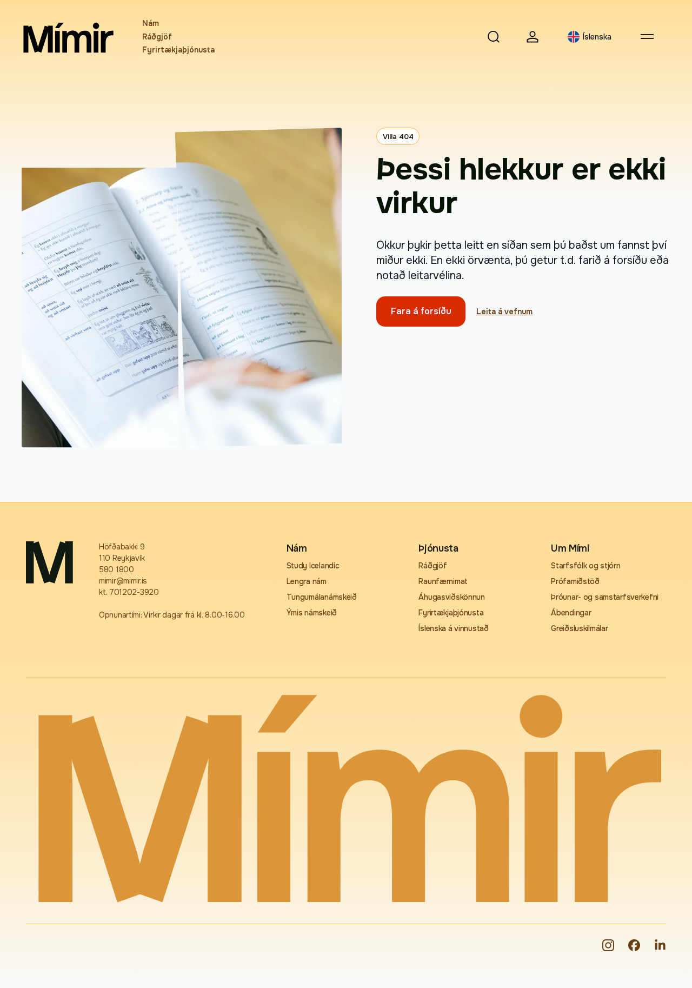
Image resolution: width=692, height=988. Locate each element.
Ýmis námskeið (312, 613)
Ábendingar (571, 613)
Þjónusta (438, 548)
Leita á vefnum (504, 311)
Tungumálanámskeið (322, 597)
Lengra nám (307, 581)
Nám (150, 23)
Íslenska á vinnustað (453, 628)
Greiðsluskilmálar (579, 628)
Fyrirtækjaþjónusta (178, 50)
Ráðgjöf (157, 37)
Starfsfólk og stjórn (585, 566)
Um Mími (570, 548)
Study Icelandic (313, 566)
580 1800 (116, 569)
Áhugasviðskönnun (451, 597)
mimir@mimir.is (123, 581)
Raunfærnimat (443, 581)
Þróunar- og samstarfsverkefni (604, 597)
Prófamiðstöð (575, 581)
